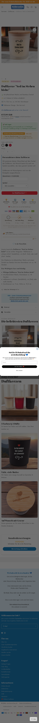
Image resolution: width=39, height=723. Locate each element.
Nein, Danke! (19, 370)
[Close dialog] (37, 349)
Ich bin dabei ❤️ (19, 366)
